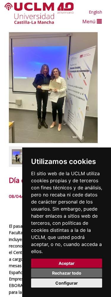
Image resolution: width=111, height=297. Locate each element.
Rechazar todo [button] (66, 272)
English (95, 12)
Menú (89, 21)
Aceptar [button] (67, 263)
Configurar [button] (66, 282)
